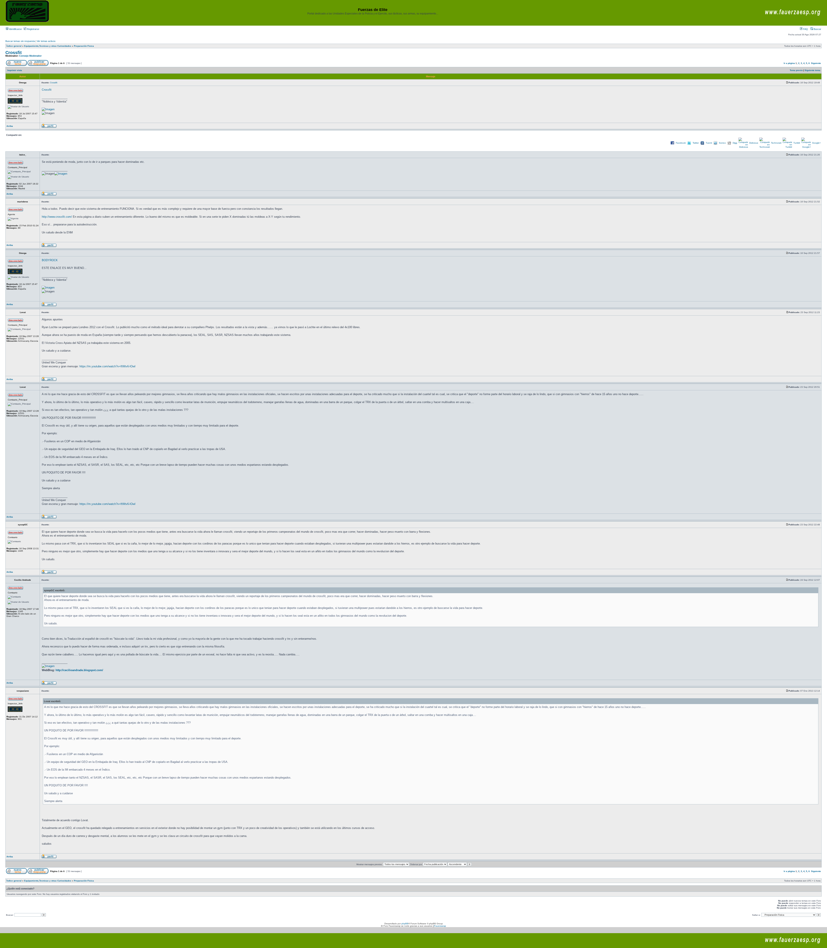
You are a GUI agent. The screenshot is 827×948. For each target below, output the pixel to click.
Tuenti (709, 143)
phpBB (404, 923)
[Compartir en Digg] (729, 144)
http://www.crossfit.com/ (57, 216)
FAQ (805, 29)
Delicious (753, 143)
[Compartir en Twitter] (689, 144)
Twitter (696, 143)
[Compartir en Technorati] (764, 147)
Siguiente (816, 63)
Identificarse (15, 29)
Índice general (14, 46)
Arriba (9, 126)
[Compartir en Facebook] (672, 144)
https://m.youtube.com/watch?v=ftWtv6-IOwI (107, 366)
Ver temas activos (46, 41)
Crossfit (13, 52)
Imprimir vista (14, 70)
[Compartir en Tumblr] (787, 147)
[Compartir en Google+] (806, 147)
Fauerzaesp (440, 926)
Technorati (776, 143)
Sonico (722, 143)
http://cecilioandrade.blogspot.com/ (79, 670)
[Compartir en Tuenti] (702, 144)
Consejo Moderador (30, 55)
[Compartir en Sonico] (715, 144)
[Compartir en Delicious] (743, 147)
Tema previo (796, 70)
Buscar (817, 29)
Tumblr (796, 143)
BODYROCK (50, 260)
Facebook (681, 143)
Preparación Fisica (84, 46)
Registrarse (32, 29)
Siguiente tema (812, 70)
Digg (735, 143)
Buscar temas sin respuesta (20, 41)
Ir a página (789, 63)
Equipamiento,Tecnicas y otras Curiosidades (47, 46)
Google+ (816, 143)
